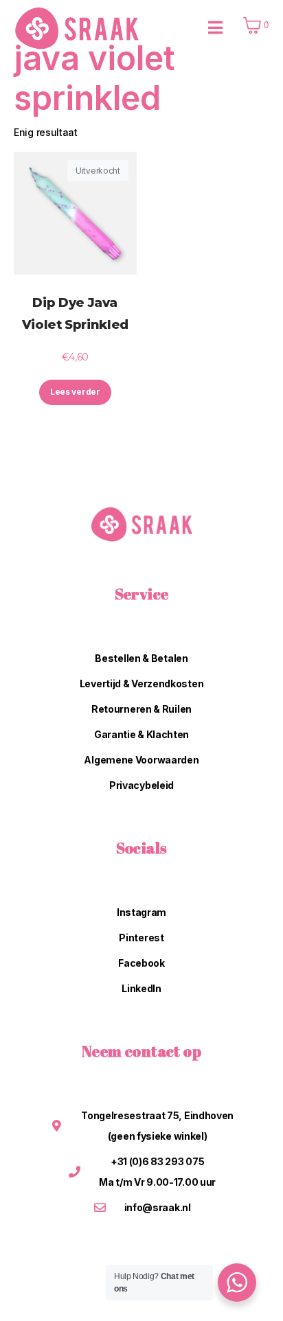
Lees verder (75, 392)
